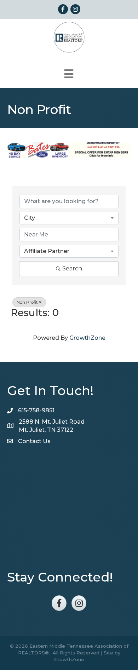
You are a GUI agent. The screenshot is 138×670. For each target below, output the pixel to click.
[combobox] (69, 218)
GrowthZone (87, 337)
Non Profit (27, 302)
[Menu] (68, 73)
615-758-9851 (36, 410)
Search (72, 268)
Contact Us (34, 441)
